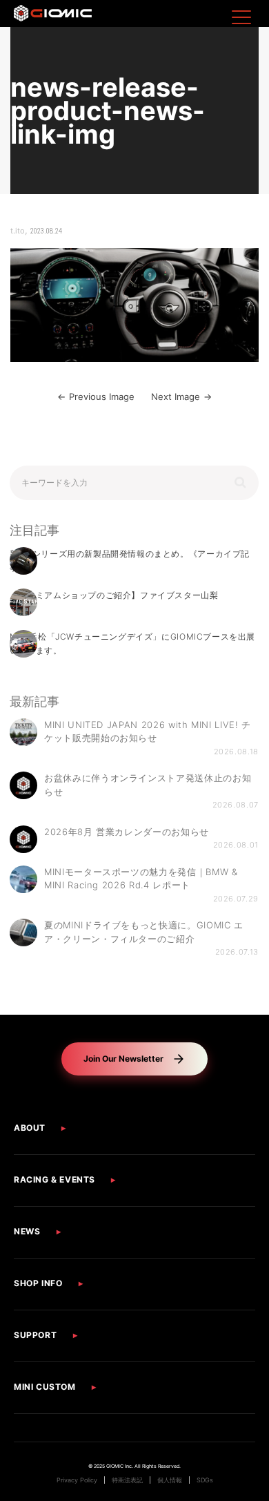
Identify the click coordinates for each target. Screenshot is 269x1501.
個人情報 (169, 1480)
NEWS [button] (27, 1231)
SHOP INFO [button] (38, 1283)
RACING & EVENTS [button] (54, 1179)
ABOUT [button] (30, 1127)
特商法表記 (127, 1480)
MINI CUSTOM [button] (45, 1387)
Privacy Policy (77, 1480)
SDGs (205, 1480)
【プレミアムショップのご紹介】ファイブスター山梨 (114, 595)
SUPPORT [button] (35, 1335)
